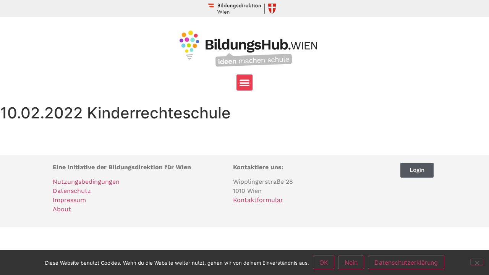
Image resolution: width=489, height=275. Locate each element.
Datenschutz (72, 190)
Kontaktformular (258, 200)
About (62, 209)
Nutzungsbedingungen (86, 181)
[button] (244, 82)
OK (323, 262)
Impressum (69, 200)
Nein (351, 262)
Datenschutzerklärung (406, 262)
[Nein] (476, 262)
